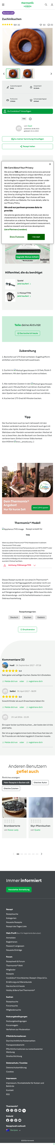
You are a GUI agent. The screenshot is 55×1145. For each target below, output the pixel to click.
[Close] (50, 164)
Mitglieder (10, 969)
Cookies (10, 1071)
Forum (9, 957)
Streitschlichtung (14, 1056)
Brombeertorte (12, 825)
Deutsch (14, 617)
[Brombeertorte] (14, 807)
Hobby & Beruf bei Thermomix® (20, 990)
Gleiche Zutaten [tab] (11, 788)
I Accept (36, 237)
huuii (12, 665)
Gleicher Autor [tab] (40, 782)
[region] (27, 202)
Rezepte (10, 974)
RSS (8, 1094)
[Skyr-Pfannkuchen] (41, 807)
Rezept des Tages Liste (16, 926)
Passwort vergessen (15, 946)
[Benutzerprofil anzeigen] (19, 128)
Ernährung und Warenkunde (19, 982)
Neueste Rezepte (14, 922)
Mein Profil (23, 933)
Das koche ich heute (15, 986)
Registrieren (11, 942)
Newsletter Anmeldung (18, 889)
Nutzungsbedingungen (16, 1021)
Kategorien (11, 918)
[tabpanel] (27, 826)
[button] (3, 4)
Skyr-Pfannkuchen (40, 825)
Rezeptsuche (12, 914)
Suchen (9, 997)
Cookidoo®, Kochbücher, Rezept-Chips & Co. (26, 978)
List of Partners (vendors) (15, 229)
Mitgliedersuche (13, 1010)
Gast (30, 126)
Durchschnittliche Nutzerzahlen (20, 1041)
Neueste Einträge (14, 950)
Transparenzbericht (15, 1045)
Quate (37, 830)
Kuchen (27, 617)
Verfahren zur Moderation (18, 1029)
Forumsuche (12, 1005)
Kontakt (10, 1090)
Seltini (13, 691)
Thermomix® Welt (14, 965)
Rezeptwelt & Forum (15, 961)
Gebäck (41, 617)
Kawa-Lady (13, 830)
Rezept (9, 909)
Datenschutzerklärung (16, 1067)
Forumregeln (12, 1025)
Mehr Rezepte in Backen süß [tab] (16, 782)
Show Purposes (17, 237)
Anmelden (11, 937)
